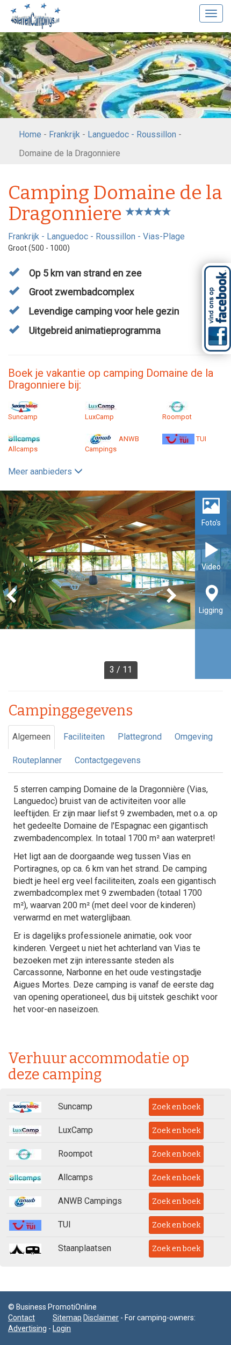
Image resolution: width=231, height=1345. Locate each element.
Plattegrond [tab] (140, 737)
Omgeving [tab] (194, 737)
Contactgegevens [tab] (108, 760)
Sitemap (67, 1317)
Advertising (27, 1328)
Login (62, 1328)
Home (30, 134)
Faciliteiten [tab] (84, 737)
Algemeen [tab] (31, 737)
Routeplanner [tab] (37, 760)
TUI (200, 439)
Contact (21, 1317)
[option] (115, 585)
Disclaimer (101, 1317)
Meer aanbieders (41, 471)
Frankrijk (64, 134)
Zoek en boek (176, 1107)
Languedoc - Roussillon (132, 134)
